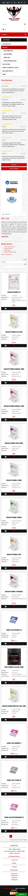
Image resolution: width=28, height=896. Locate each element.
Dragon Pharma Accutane (14, 332)
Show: (25, 264)
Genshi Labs (7, 250)
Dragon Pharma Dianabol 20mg (14, 406)
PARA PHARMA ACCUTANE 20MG (14, 667)
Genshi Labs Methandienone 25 (14, 817)
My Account (15, 873)
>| (24, 836)
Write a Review (14, 168)
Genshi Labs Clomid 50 (14, 780)
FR (4, 2)
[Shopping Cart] (21, 2)
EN (8, 2)
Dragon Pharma (8, 248)
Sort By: (25, 259)
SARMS (4, 74)
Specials (14, 866)
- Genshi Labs (6, 57)
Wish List (14, 877)
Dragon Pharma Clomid (14, 480)
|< (2, 836)
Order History (14, 875)
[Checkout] (24, 2)
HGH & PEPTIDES (6, 64)
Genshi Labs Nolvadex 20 (14, 630)
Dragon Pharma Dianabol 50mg (14, 369)
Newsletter (15, 879)
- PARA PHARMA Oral (7, 50)
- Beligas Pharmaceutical (9, 61)
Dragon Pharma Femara (14, 517)
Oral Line (4, 47)
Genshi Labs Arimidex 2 (14, 743)
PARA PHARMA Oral (9, 247)
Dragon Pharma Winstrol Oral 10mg (14, 706)
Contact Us (15, 860)
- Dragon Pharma (7, 54)
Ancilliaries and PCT (7, 71)
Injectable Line (6, 44)
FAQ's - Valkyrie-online (14, 849)
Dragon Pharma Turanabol (14, 591)
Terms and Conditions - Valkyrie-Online (14, 851)
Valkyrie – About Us (15, 853)
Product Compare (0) (6, 254)
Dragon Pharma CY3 (14, 292)
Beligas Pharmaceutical (10, 252)
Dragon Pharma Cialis (14, 554)
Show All (14, 164)
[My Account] (15, 2)
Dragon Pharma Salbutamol (14, 443)
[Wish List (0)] (18, 2)
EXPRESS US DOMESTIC (10, 67)
